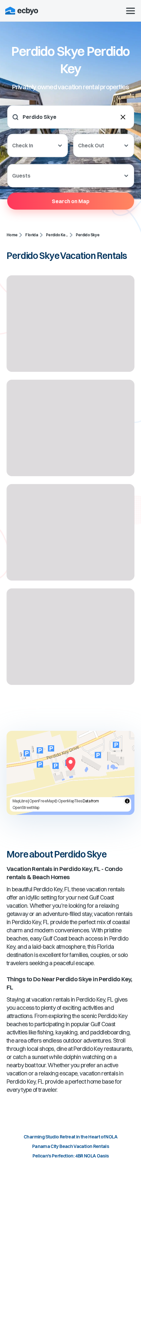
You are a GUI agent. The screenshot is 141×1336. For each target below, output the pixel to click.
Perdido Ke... (57, 234)
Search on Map (71, 201)
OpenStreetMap (25, 807)
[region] (70, 773)
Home (12, 234)
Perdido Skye (87, 234)
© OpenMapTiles (68, 800)
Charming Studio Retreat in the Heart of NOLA (70, 1137)
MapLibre (20, 800)
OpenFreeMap (41, 800)
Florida (31, 234)
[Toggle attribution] (127, 801)
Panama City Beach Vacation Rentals (70, 1146)
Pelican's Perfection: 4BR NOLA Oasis (70, 1156)
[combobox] (63, 117)
